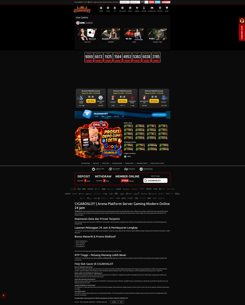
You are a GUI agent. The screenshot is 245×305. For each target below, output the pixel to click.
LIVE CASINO (122, 11)
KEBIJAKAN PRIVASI (142, 163)
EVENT (167, 11)
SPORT (130, 11)
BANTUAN (96, 163)
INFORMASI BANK (117, 163)
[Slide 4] (124, 105)
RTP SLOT (166, 2)
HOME (101, 11)
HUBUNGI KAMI (129, 163)
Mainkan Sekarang (159, 114)
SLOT (114, 11)
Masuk (151, 2)
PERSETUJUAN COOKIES (157, 163)
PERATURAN (105, 163)
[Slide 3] (123, 105)
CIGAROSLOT (79, 211)
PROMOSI (160, 11)
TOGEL (108, 11)
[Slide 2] (121, 105)
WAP (121, 302)
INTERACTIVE (152, 11)
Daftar (158, 2)
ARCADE (144, 11)
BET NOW (91, 101)
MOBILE (114, 302)
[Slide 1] (120, 105)
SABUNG (137, 11)
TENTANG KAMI (85, 163)
